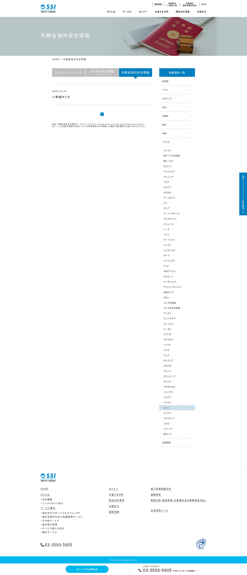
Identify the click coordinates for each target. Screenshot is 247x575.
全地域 (165, 81)
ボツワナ (168, 412)
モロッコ (167, 166)
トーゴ (166, 229)
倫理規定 (156, 494)
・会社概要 (46, 499)
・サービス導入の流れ (53, 528)
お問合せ (201, 11)
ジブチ (167, 350)
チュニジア (169, 176)
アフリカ (166, 142)
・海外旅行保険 (49, 524)
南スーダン (169, 160)
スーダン (168, 329)
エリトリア (168, 428)
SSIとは (111, 11)
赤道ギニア (169, 292)
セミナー (143, 11)
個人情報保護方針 (161, 488)
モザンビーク (170, 376)
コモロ (167, 423)
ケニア (167, 355)
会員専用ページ (160, 510)
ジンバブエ (168, 391)
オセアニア (167, 98)
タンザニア (168, 360)
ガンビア (167, 187)
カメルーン (168, 276)
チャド (166, 265)
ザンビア (167, 381)
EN (204, 4)
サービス (127, 11)
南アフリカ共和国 (172, 155)
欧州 (164, 124)
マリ (165, 203)
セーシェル (168, 323)
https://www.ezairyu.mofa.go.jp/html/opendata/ (117, 124)
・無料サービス (49, 532)
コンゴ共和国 (170, 302)
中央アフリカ (169, 271)
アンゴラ (167, 313)
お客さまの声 (162, 11)
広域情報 (166, 442)
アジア (165, 89)
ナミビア (167, 397)
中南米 (165, 115)
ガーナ (167, 255)
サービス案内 (48, 507)
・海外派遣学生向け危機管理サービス (62, 516)
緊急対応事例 (183, 11)
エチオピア (169, 339)
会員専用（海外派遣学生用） (189, 4)
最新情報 (158, 4)
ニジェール (169, 223)
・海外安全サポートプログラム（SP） (61, 512)
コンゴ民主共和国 (172, 307)
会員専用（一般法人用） (172, 4)
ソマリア (167, 344)
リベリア (167, 244)
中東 (164, 133)
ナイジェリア (169, 260)
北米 (164, 107)
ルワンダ (167, 334)
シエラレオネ (169, 250)
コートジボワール (172, 213)
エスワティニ (169, 418)
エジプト (167, 150)
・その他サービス (50, 520)
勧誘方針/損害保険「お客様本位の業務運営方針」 (178, 500)
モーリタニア (169, 197)
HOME (56, 59)
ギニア (167, 208)
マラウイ (167, 402)
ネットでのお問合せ (87, 569)
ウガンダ (167, 365)
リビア (166, 181)
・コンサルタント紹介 (52, 503)
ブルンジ (167, 370)
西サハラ (168, 434)
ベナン (167, 234)
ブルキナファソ (170, 218)
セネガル (168, 192)
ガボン (167, 297)
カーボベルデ (170, 281)
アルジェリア (169, 171)
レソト (166, 407)
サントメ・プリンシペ (173, 286)
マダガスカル (170, 386)
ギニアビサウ (170, 318)
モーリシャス (169, 239)
